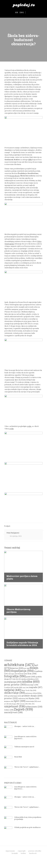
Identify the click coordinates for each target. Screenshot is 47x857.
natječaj (12, 690)
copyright (21, 851)
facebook (33, 853)
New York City (29, 690)
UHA (31, 704)
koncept (32, 685)
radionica (23, 698)
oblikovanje (14, 692)
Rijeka (34, 698)
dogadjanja (22, 671)
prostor (11, 698)
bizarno (16, 668)
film (32, 673)
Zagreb (23, 709)
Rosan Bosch (14, 176)
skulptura (8, 701)
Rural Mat (18, 757)
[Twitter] (30, 12)
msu (26, 687)
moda (18, 687)
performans (30, 693)
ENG (22, 12)
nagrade (35, 687)
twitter (23, 853)
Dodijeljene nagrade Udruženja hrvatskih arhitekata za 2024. (22, 643)
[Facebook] (27, 12)
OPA (30, 159)
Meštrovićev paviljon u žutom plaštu (22, 577)
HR (16, 12)
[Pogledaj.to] (23, 5)
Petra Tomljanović (13, 533)
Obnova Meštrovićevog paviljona (18, 610)
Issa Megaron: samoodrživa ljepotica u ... (25, 737)
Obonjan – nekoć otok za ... (24, 726)
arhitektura (19, 664)
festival (22, 674)
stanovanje (31, 701)
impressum (10, 851)
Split (19, 700)
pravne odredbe (34, 851)
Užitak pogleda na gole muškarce (27, 827)
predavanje (14, 696)
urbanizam (34, 706)
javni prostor (15, 684)
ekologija (12, 674)
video (9, 710)
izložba (31, 682)
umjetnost (14, 706)
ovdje (29, 426)
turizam (23, 704)
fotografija (15, 676)
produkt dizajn (32, 695)
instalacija (13, 681)
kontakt (15, 853)
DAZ (26, 668)
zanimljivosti (13, 712)
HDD (15, 679)
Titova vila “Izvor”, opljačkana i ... (27, 767)
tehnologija (14, 704)
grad (30, 676)
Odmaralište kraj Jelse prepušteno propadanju (27, 818)
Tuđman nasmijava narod (24, 746)
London (9, 687)
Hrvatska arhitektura (28, 679)
